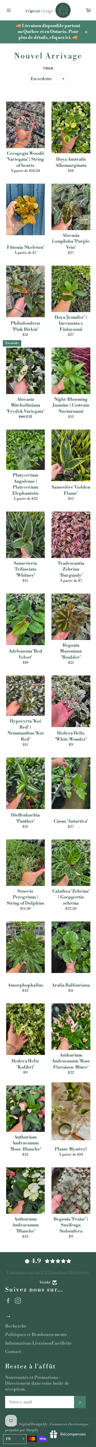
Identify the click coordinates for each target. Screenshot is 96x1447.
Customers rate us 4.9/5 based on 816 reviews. (48, 1272)
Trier (48, 68)
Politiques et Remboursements (36, 1334)
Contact (13, 1352)
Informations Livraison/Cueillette (38, 1343)
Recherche (16, 1326)
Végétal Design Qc (33, 1424)
